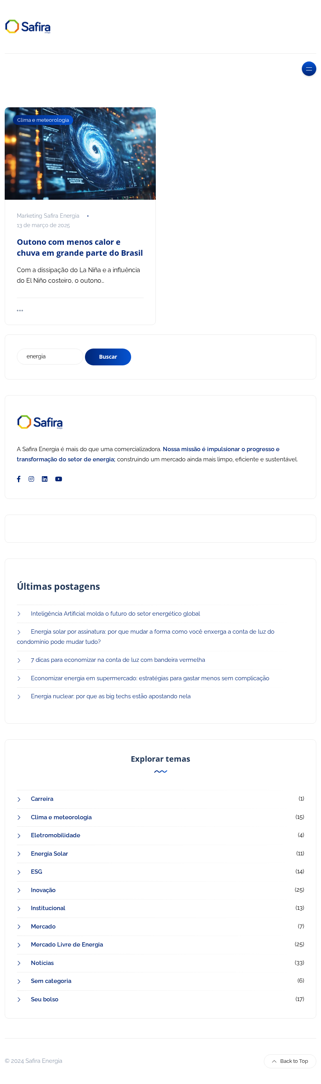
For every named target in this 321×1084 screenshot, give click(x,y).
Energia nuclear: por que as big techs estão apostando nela (111, 696)
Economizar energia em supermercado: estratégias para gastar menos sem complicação (150, 678)
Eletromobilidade (55, 835)
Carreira (42, 798)
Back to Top (294, 1061)
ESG (36, 871)
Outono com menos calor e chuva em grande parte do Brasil (80, 247)
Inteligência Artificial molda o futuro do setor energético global (115, 613)
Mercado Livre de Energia (67, 944)
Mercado (43, 926)
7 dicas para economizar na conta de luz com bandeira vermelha (118, 659)
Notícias (42, 963)
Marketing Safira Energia (48, 216)
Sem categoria (51, 981)
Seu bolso (44, 999)
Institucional (48, 908)
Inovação (43, 890)
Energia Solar (49, 853)
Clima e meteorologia (43, 120)
